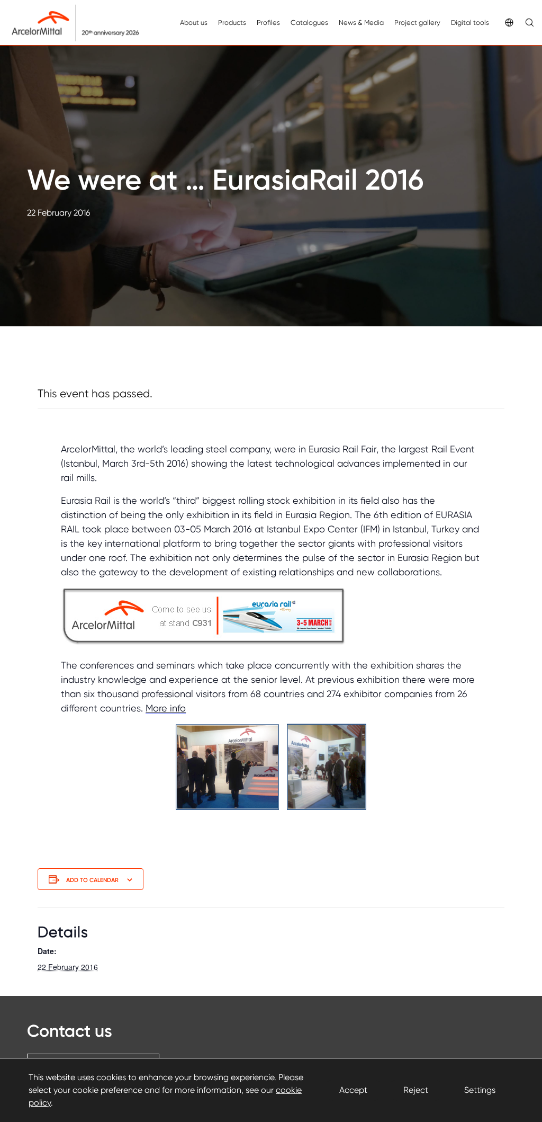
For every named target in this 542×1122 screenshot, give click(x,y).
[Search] (523, 23)
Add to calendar (92, 880)
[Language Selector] (503, 23)
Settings (479, 1090)
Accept (353, 1090)
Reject (415, 1090)
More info (166, 708)
